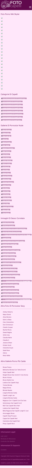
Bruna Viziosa (7, 377)
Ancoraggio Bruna (8, 413)
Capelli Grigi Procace (9, 416)
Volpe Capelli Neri (8, 372)
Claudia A (6, 340)
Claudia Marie (7, 337)
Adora (5, 353)
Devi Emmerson (8, 325)
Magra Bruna (7, 388)
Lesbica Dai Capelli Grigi (11, 382)
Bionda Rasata (7, 390)
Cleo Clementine (8, 322)
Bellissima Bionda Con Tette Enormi (14, 370)
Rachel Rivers (7, 330)
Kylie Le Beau (7, 319)
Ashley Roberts (8, 312)
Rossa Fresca (7, 367)
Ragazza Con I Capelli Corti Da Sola (14, 400)
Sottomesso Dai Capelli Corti (12, 403)
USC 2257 (4, 436)
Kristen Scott (7, 345)
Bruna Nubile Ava (8, 380)
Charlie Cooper (8, 327)
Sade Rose (6, 350)
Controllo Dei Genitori (8, 441)
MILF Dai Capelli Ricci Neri (11, 405)
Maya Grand (7, 314)
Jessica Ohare (7, 343)
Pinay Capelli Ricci (9, 423)
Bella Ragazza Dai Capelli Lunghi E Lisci (16, 411)
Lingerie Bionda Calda (10, 393)
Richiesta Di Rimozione (8, 439)
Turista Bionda (7, 385)
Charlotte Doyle (8, 348)
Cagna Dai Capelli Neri (10, 418)
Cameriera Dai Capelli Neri (11, 421)
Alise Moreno (7, 317)
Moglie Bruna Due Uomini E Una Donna (15, 375)
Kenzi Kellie (6, 355)
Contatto (4, 450)
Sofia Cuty (6, 335)
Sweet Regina (7, 332)
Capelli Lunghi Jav (9, 395)
